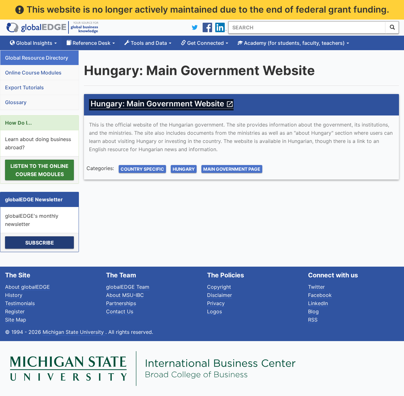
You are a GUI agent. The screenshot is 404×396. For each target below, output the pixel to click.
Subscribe (39, 242)
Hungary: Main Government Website (162, 103)
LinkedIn (318, 303)
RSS (313, 319)
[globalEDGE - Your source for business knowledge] (52, 27)
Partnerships (121, 303)
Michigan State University (74, 332)
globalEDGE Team (127, 287)
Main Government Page (231, 169)
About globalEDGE (27, 287)
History (13, 295)
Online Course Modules (33, 72)
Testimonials (20, 303)
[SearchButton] (392, 27)
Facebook (320, 295)
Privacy (216, 303)
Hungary (184, 169)
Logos (214, 311)
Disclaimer (219, 295)
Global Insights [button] (34, 43)
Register (15, 311)
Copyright (219, 287)
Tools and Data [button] (148, 43)
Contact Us (119, 311)
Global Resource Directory (36, 58)
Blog (313, 311)
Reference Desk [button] (91, 43)
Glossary (16, 102)
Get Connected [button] (205, 43)
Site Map (15, 319)
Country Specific (142, 169)
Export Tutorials (24, 87)
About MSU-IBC (125, 295)
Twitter (316, 287)
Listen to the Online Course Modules (39, 170)
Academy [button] (294, 43)
